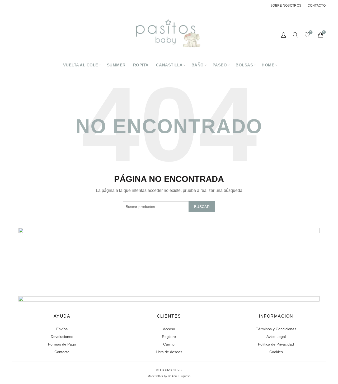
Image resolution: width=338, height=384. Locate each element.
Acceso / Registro (284, 35)
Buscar (202, 207)
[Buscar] (295, 35)
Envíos (62, 329)
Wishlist (310, 32)
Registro (169, 336)
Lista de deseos (169, 352)
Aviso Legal (276, 336)
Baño (197, 65)
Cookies (276, 352)
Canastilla (169, 65)
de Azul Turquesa (179, 376)
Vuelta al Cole (80, 65)
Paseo (220, 65)
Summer (116, 65)
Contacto (317, 5)
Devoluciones (62, 336)
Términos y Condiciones (276, 329)
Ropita (141, 65)
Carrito (169, 344)
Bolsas (244, 65)
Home (268, 65)
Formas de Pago (62, 344)
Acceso (169, 329)
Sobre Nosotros (285, 5)
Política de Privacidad (276, 344)
